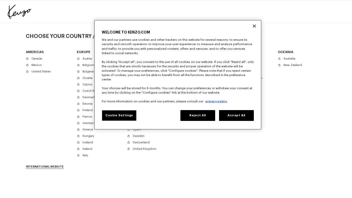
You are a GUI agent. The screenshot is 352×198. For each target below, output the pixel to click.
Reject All (197, 115)
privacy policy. (216, 101)
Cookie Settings (119, 115)
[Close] (254, 26)
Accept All (236, 115)
